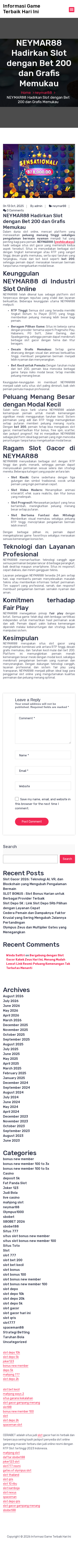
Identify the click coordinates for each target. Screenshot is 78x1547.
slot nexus (9, 1492)
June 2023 (11, 1140)
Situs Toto (11, 1246)
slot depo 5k (13, 1303)
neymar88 (43, 92)
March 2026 (12, 1020)
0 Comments (15, 210)
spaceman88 (13, 1327)
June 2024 (11, 1102)
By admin (36, 206)
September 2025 (16, 1039)
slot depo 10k (13, 1294)
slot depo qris (11, 1501)
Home (26, 92)
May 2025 (10, 1059)
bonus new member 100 (18, 1411)
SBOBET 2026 (14, 1221)
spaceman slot (12, 1424)
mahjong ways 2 (13, 1394)
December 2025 (15, 1025)
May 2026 (10, 1010)
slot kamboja (11, 1488)
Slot (6, 1250)
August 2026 (13, 996)
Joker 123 (10, 1188)
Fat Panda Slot (15, 1183)
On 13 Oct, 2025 (13, 206)
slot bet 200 (12, 1260)
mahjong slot (13, 1202)
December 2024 (15, 1083)
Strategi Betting (16, 1332)
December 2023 (15, 1116)
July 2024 (11, 1097)
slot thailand (11, 1475)
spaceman (10, 1497)
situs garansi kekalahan (18, 1398)
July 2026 (11, 1001)
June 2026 (11, 1006)
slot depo (10, 1289)
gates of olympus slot (17, 1470)
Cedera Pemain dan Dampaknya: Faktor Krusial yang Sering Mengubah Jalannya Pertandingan (34, 917)
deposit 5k (11, 1178)
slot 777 (9, 1255)
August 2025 (13, 1044)
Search (10, 846)
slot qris (9, 1318)
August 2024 (13, 1092)
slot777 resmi (12, 1466)
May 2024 (10, 1107)
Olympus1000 (13, 1212)
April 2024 (11, 1112)
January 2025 (14, 1078)
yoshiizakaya (64, 242)
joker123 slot (11, 1461)
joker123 (8, 1361)
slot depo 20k (14, 1298)
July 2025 (10, 1049)
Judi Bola (10, 1193)
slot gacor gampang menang (21, 1402)
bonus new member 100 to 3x (26, 1164)
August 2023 (13, 1136)
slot (5, 1416)
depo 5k (8, 1370)
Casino (8, 1173)
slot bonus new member (22, 1279)
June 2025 (11, 1054)
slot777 (9, 1323)
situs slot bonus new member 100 (29, 1241)
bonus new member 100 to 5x (26, 1169)
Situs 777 (10, 1231)
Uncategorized (15, 1342)
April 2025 (11, 1063)
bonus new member (18, 1159)
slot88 (7, 1407)
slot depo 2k (11, 1379)
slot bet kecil (13, 1265)
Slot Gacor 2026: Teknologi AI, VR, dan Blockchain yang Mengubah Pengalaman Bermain (35, 884)
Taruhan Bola (13, 1337)
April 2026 (11, 1015)
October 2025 (14, 1035)
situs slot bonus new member (26, 1236)
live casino (11, 1197)
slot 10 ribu (10, 1483)
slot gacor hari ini (17, 1313)
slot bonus (11, 1270)
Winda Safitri (15, 955)
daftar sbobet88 (14, 1457)
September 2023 (16, 1131)
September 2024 (16, 1087)
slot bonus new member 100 (25, 1284)
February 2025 (14, 1073)
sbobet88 (11, 1226)
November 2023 (15, 1121)
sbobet (8, 1217)
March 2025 (12, 1068)
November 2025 (15, 1030)
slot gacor (11, 1308)
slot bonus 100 (14, 1274)
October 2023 (14, 1126)
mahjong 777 (11, 1374)
